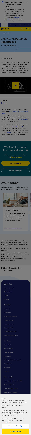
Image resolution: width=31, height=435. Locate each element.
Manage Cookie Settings (16, 426)
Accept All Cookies (15, 431)
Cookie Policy (6, 422)
